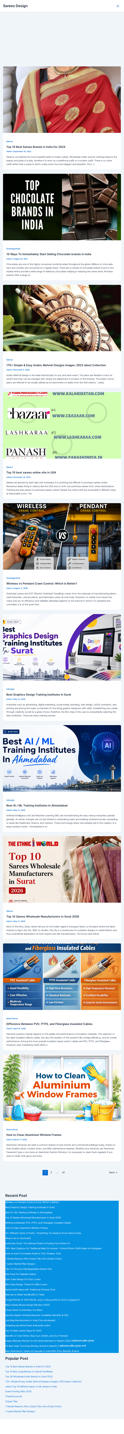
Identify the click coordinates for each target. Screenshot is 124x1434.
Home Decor (12, 1018)
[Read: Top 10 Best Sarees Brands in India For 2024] (62, 99)
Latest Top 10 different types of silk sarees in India (31, 1386)
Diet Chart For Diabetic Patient (20, 1274)
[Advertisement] (62, 35)
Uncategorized (13, 249)
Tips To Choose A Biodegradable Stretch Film (28, 1269)
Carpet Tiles (11, 1401)
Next (113, 1172)
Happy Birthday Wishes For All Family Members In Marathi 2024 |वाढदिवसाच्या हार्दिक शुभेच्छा (49, 1340)
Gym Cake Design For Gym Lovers (23, 1279)
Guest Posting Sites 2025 (18, 1391)
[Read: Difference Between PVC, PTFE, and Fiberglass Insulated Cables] (62, 976)
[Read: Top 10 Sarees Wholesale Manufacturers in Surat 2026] (62, 869)
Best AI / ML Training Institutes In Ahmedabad (37, 805)
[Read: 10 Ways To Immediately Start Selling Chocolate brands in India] (62, 206)
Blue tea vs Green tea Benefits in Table (24, 1294)
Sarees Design (15, 6)
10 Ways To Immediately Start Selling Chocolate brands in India (48, 254)
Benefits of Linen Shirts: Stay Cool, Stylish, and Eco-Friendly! (36, 1335)
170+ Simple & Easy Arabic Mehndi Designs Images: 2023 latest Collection (56, 365)
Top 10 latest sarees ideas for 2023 (23, 1330)
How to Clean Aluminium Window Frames (33, 1134)
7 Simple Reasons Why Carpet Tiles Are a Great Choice (33, 1258)
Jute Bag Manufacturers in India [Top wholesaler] (30, 1320)
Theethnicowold (13, 1396)
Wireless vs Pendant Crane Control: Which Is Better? (41, 583)
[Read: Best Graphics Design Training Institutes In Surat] (62, 647)
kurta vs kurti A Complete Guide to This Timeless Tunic (33, 1253)
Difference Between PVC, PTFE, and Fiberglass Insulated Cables (49, 1024)
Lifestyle (10, 689)
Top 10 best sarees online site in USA (31, 472)
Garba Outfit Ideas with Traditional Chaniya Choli (30, 1289)
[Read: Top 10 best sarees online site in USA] (62, 425)
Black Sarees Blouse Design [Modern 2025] (27, 1305)
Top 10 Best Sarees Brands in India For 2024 (35, 146)
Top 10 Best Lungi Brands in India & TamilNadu (29, 1371)
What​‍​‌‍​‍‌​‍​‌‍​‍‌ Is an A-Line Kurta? (18, 1238)
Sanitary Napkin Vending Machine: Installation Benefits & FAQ (36, 1315)
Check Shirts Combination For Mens (24, 1310)
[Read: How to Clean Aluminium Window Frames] (62, 1087)
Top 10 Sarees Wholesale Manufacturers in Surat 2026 (42, 916)
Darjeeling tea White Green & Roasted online (27, 1325)
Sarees (9, 141)
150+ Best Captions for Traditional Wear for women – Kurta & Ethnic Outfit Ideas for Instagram (53, 1248)
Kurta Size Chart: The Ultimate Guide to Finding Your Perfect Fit (37, 1243)
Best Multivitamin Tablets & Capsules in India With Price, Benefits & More (42, 1351)
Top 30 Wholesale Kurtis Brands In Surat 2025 (29, 1376)
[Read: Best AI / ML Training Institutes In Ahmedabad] (62, 758)
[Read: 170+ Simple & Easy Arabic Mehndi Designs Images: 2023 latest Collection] (62, 317)
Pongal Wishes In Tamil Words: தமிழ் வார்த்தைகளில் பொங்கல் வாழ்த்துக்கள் (42, 1299)
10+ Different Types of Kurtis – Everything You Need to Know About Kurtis (43, 1233)
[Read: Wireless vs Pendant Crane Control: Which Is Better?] (62, 536)
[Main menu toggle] (118, 6)
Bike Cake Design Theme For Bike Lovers (26, 1284)
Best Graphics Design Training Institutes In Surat (38, 694)
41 (63, 1172)
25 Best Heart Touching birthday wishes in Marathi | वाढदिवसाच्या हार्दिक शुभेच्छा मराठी (45, 1346)
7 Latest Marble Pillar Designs (20, 1263)
